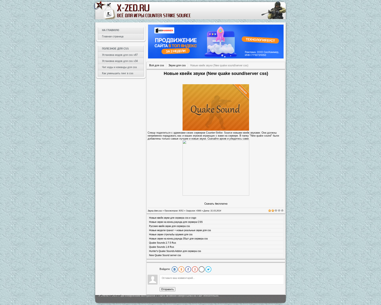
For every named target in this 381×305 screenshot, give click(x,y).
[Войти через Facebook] (188, 269)
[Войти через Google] (202, 269)
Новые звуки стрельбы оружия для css (170, 234)
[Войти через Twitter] (208, 269)
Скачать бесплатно (215, 203)
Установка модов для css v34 (120, 60)
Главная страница (112, 36)
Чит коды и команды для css (119, 67)
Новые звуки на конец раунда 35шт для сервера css (178, 238)
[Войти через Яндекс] (195, 269)
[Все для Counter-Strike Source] (153, 11)
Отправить (167, 289)
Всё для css (156, 65)
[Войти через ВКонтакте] (175, 269)
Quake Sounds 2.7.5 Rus (162, 242)
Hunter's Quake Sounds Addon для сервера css (175, 251)
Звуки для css (177, 65)
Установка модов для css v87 (120, 54)
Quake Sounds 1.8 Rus (161, 247)
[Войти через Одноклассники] (181, 269)
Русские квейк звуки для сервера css (169, 226)
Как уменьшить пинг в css (117, 73)
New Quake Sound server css (165, 255)
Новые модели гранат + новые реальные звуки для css (180, 230)
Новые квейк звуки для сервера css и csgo (172, 217)
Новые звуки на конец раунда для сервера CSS (176, 222)
